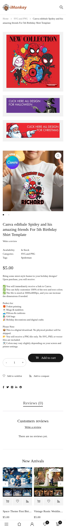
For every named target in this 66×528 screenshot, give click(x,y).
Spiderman (26, 257)
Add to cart (48, 358)
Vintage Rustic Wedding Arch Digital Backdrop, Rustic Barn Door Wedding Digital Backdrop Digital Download (48, 511)
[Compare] (39, 376)
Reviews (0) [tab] (33, 403)
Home (6, 18)
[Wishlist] (12, 376)
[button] (58, 155)
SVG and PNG (21, 18)
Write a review (10, 241)
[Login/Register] (32, 524)
